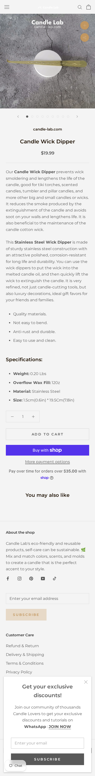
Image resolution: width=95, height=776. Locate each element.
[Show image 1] (27, 116)
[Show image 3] (37, 116)
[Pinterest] (31, 578)
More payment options (47, 461)
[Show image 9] (68, 116)
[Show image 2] (32, 116)
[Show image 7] (58, 116)
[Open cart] (88, 7)
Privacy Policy (19, 672)
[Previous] (18, 116)
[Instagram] (19, 578)
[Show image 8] (63, 116)
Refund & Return (22, 646)
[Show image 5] (48, 116)
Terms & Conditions (25, 663)
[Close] (86, 682)
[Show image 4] (42, 116)
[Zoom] (84, 25)
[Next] (77, 116)
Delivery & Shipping (25, 654)
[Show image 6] (53, 116)
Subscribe (47, 759)
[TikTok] (55, 578)
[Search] (80, 7)
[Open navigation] (6, 7)
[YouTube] (43, 578)
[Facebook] (8, 578)
